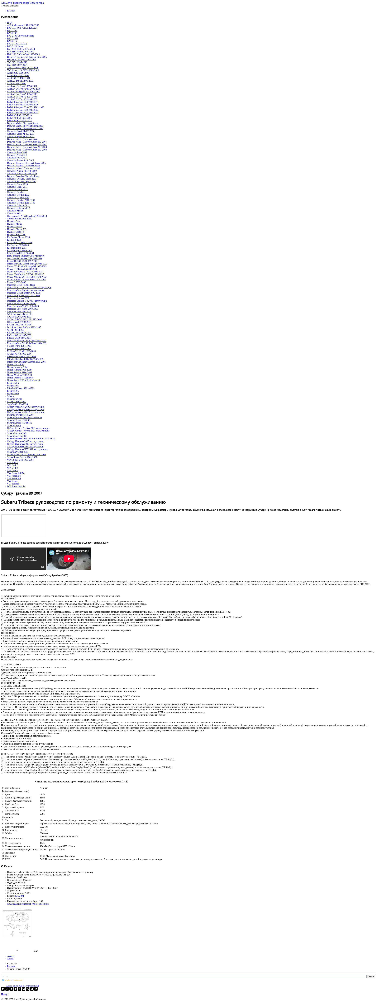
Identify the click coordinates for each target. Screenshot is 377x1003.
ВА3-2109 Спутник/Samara (20, 35)
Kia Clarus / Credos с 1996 (19, 242)
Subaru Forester (14, 399)
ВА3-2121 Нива (15, 46)
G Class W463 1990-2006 (19, 354)
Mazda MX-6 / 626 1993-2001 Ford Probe (27, 277)
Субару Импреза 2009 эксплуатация (25, 446)
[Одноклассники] (11, 989)
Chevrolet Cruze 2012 (17, 189)
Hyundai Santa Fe (15, 232)
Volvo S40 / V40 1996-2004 (20, 460)
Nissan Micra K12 (15, 364)
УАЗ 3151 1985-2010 (17, 62)
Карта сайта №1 (14, 985)
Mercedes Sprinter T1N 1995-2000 (23, 295)
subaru (10, 958)
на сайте (7, 980)
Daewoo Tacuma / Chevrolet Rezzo (23, 165)
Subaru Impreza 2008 (17, 436)
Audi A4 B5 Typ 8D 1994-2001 (22, 86)
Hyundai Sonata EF (16, 234)
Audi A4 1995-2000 (16, 83)
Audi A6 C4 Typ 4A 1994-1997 (22, 94)
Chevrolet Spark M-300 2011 (20, 134)
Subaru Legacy (14, 425)
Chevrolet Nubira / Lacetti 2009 (22, 171)
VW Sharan (12, 481)
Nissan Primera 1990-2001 (19, 372)
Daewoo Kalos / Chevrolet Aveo (22, 139)
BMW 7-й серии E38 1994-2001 (22, 112)
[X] (19, 989)
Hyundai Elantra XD (17, 229)
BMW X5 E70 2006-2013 (19, 120)
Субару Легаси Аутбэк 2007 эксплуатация (28, 430)
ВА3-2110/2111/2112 (17, 43)
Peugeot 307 (13, 385)
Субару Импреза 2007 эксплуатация (25, 444)
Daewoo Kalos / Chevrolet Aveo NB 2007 (27, 144)
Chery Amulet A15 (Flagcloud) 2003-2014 (27, 216)
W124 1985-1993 (15, 330)
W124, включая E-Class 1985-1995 (24, 327)
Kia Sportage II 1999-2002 (19, 250)
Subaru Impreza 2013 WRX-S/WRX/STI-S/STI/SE (31, 438)
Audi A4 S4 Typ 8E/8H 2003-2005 (23, 91)
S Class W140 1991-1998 (19, 346)
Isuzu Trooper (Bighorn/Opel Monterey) (25, 255)
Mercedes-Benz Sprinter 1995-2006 (23, 293)
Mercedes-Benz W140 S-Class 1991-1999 (26, 343)
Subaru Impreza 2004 (17, 433)
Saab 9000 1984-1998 (17, 404)
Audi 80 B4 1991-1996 (18, 75)
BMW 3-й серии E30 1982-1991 (22, 102)
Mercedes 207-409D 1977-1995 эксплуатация (29, 287)
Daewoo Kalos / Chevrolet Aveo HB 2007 (27, 141)
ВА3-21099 (12, 38)
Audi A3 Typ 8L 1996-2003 (20, 81)
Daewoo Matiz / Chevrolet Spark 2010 (25, 128)
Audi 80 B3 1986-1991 (18, 73)
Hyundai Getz (13, 221)
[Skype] (32, 989)
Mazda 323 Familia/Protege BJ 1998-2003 (27, 266)
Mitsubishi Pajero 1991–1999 (20, 388)
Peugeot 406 (13, 393)
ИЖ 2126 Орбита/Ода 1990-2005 (23, 54)
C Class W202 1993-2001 (19, 322)
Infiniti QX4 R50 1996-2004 (20, 253)
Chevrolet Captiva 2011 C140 (21, 202)
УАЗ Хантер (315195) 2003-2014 (23, 70)
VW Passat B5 (14, 475)
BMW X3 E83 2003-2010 (19, 115)
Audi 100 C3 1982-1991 (18, 78)
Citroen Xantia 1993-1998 (19, 218)
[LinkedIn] (36, 989)
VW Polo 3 (12, 462)
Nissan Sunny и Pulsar (17, 367)
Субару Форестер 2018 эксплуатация (25, 412)
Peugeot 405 (13, 391)
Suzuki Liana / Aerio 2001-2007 (22, 457)
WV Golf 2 (12, 465)
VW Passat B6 (14, 478)
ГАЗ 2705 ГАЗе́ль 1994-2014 (21, 49)
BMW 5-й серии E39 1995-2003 (22, 110)
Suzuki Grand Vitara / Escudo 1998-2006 (26, 454)
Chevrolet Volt (14, 213)
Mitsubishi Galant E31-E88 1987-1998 (25, 359)
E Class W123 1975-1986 (19, 324)
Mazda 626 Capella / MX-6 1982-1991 (25, 271)
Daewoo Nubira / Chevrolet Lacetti (23, 168)
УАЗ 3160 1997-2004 (17, 65)
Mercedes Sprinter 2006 (18, 298)
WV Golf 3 (12, 468)
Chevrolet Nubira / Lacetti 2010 (22, 173)
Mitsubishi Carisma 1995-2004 (21, 356)
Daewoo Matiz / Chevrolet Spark (22, 123)
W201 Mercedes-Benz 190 (19, 314)
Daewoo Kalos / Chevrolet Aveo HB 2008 (27, 149)
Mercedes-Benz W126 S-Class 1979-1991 (26, 340)
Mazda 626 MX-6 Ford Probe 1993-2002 (26, 279)
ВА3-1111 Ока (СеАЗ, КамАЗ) (22, 28)
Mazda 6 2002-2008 (16, 282)
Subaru (10, 396)
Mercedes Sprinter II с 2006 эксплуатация (27, 301)
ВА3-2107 (12, 33)
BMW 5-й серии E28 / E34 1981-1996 (25, 107)
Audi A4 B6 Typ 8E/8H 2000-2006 (23, 88)
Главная (11, 10)
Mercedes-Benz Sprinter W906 (21, 303)
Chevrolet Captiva (15, 192)
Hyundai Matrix (14, 224)
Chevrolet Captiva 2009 (18, 195)
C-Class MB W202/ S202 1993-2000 (24, 319)
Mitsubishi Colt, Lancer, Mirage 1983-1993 (27, 263)
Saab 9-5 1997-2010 (16, 401)
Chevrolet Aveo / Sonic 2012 (20, 160)
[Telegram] (15, 989)
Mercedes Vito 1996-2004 (19, 311)
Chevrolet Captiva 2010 (18, 197)
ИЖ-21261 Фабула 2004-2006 (21, 59)
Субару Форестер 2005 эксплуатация (25, 407)
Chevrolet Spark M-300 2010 (20, 131)
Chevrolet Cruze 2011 (17, 187)
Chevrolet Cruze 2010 (17, 184)
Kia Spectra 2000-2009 (18, 245)
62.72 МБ (19, 896)
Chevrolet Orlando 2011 (18, 205)
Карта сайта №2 (31, 985)
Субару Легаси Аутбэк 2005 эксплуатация (28, 428)
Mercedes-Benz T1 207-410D (21, 285)
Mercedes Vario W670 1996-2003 (23, 306)
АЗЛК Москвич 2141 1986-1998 (23, 25)
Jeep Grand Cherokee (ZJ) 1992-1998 (24, 258)
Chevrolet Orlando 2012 (18, 208)
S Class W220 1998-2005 (19, 348)
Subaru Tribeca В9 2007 (18, 420)
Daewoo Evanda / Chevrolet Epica (23, 176)
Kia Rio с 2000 (14, 240)
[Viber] (23, 989)
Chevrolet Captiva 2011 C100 (21, 200)
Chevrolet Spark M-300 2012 (20, 136)
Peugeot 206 (13, 383)
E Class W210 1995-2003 (19, 338)
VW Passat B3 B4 (15, 473)
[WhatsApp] (27, 989)
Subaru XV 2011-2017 (17, 452)
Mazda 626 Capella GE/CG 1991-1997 (25, 274)
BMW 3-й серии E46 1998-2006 (22, 104)
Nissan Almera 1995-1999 (19, 369)
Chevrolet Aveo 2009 (17, 152)
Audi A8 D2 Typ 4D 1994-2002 (22, 99)
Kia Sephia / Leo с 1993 (18, 237)
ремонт (10, 956)
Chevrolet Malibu (15, 210)
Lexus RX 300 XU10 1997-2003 (22, 261)
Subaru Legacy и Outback (19, 422)
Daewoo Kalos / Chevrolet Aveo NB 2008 (27, 147)
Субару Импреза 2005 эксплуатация (25, 441)
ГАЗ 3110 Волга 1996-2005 (20, 51)
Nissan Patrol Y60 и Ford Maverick (23, 380)
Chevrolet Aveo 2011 (17, 157)
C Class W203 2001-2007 (19, 316)
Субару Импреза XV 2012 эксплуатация (27, 449)
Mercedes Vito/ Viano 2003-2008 (22, 308)
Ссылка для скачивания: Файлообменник (28, 904)
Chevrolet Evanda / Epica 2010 (21, 181)
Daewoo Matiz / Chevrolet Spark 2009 (25, 126)
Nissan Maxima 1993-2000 (19, 375)
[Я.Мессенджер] (3, 989)
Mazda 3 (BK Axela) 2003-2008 (22, 269)
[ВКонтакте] (7, 989)
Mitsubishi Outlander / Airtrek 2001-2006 (26, 361)
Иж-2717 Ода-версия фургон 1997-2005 (27, 57)
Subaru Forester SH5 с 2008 (20, 415)
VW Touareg (13, 483)
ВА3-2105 (12, 30)
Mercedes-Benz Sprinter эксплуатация (25, 290)
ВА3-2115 (12, 41)
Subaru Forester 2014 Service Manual (24, 417)
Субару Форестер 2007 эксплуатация (25, 409)
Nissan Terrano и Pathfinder (20, 377)
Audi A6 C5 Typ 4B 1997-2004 (22, 96)
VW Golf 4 (12, 470)
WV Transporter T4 (16, 486)
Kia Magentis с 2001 (17, 248)
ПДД (9, 22)
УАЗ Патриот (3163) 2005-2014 (22, 67)
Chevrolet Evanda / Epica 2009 (21, 179)
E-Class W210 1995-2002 (19, 335)
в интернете (18, 980)
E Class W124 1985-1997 (19, 332)
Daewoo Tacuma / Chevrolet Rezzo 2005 (26, 163)
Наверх (5, 994)
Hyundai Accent (14, 226)
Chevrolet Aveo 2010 (17, 155)
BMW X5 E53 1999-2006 (19, 118)
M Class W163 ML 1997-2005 (21, 351)
